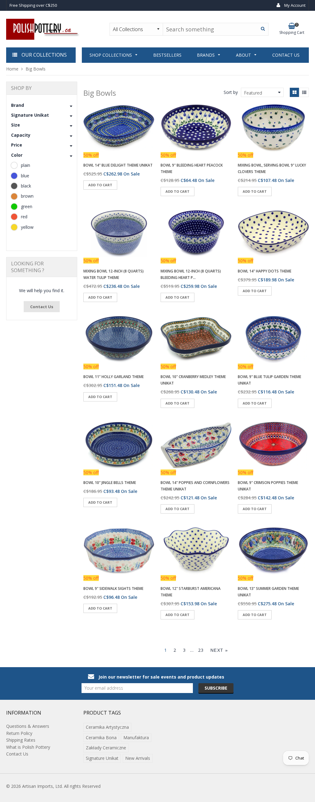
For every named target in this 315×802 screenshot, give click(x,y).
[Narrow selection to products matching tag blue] (14, 176)
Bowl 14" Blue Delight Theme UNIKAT (118, 165)
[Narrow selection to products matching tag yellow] (14, 227)
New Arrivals (137, 758)
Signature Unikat (102, 758)
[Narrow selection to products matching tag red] (14, 217)
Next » (219, 650)
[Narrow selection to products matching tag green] (14, 207)
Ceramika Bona (101, 737)
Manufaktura (136, 737)
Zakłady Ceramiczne (106, 748)
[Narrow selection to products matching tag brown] (14, 196)
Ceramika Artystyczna (107, 727)
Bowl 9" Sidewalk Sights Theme (113, 588)
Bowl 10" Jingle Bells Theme (109, 482)
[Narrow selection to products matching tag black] (14, 186)
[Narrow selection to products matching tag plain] (14, 165)
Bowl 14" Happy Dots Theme (264, 271)
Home (12, 69)
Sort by (231, 92)
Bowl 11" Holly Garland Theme (113, 376)
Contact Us (41, 306)
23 (201, 650)
